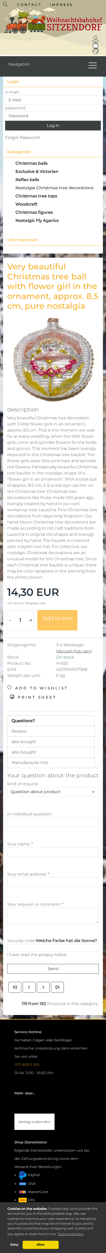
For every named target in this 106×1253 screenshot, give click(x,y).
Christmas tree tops (36, 196)
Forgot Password (22, 137)
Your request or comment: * (35, 904)
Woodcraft (26, 204)
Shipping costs (35, 603)
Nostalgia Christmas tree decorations (54, 187)
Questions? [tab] (23, 720)
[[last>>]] (57, 987)
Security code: (21, 940)
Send (53, 968)
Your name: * (20, 844)
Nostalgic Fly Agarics (37, 220)
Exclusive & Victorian (36, 171)
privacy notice (53, 954)
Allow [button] (41, 1244)
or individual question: (29, 814)
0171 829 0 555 (26, 1065)
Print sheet (36, 697)
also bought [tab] (24, 741)
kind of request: (23, 783)
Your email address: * (28, 874)
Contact (29, 5)
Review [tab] (19, 731)
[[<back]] (29, 987)
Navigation (19, 64)
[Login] (96, 39)
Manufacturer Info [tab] (30, 762)
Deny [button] (14, 1244)
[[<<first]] (14, 987)
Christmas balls (31, 163)
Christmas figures (34, 212)
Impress (61, 5)
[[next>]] (43, 987)
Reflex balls (27, 179)
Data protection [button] (71, 1234)
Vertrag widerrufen (34, 1122)
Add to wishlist (40, 688)
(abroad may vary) (74, 651)
